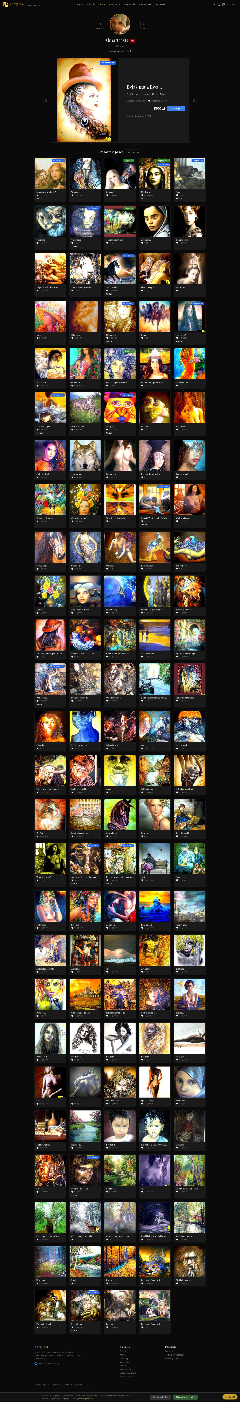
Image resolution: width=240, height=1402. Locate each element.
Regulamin (169, 1351)
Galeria (79, 4)
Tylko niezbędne (160, 1397)
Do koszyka (176, 109)
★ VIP (103, 4)
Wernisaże (129, 4)
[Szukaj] (214, 4)
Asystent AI (230, 1397)
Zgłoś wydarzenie (128, 1373)
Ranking (160, 4)
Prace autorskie (127, 1376)
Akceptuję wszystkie (185, 1397)
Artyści (91, 4)
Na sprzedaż (133, 152)
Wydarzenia (145, 4)
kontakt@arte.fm (172, 1358)
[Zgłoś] (223, 4)
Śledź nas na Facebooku (49, 1363)
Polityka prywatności (174, 1355)
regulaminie (88, 1398)
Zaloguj (232, 4)
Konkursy (114, 4)
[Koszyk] (218, 4)
